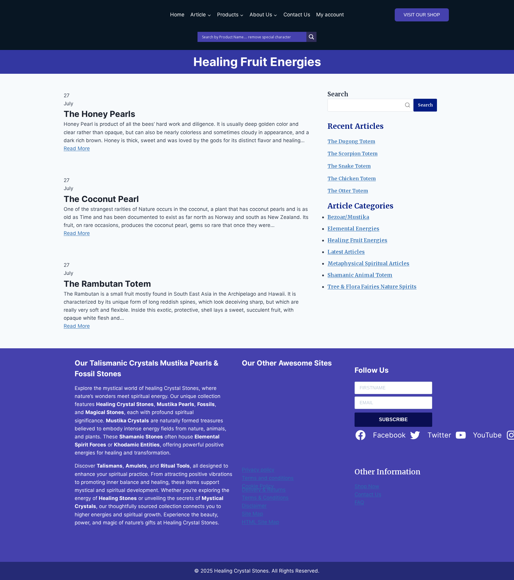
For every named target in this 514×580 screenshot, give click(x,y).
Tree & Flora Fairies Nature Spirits (371, 286)
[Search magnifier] (311, 37)
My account (330, 15)
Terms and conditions (268, 478)
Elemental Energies (353, 228)
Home (177, 15)
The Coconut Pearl (101, 199)
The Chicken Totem (351, 178)
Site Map (252, 514)
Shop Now (367, 486)
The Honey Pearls (99, 114)
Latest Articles (346, 252)
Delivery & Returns (264, 490)
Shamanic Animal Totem (359, 275)
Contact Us (296, 15)
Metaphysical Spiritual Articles (368, 263)
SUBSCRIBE (393, 419)
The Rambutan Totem (107, 284)
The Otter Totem (347, 191)
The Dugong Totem (351, 141)
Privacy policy (258, 470)
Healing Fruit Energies (357, 240)
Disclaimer (254, 506)
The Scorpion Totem (352, 153)
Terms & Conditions (265, 498)
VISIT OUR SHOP (422, 14)
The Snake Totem (349, 166)
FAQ (359, 502)
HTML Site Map (260, 522)
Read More (77, 148)
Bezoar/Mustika (348, 217)
